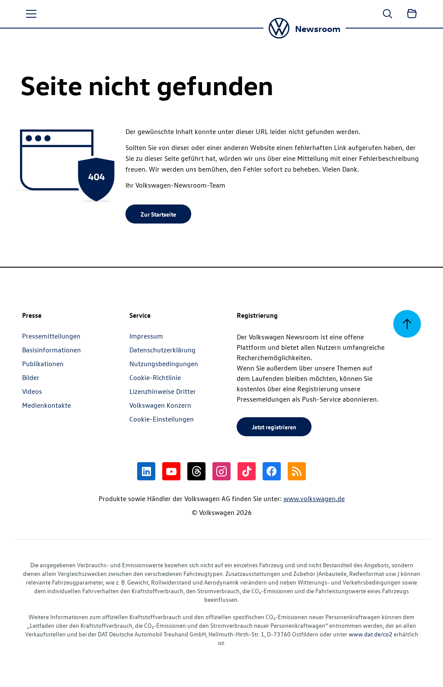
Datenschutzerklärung (162, 349)
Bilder (30, 377)
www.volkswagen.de (314, 498)
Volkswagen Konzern (160, 405)
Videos (32, 391)
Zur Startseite (158, 214)
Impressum (146, 336)
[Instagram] (221, 471)
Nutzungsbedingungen (163, 363)
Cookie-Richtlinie (155, 377)
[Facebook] (272, 471)
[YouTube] (171, 471)
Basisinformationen (51, 349)
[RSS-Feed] (297, 471)
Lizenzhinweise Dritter (162, 391)
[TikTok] (247, 471)
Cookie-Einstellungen (161, 419)
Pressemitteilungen (51, 336)
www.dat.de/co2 (370, 634)
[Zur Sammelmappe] (412, 14)
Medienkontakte (46, 405)
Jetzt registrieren (274, 427)
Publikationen (43, 363)
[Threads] (196, 471)
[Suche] (387, 14)
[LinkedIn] (146, 471)
